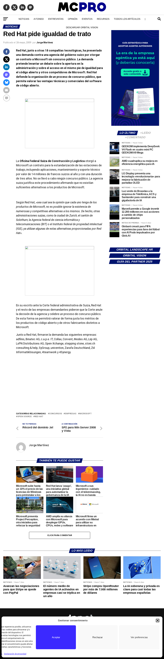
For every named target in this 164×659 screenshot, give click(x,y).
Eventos (87, 19)
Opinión (72, 19)
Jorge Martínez (44, 42)
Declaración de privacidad (15, 654)
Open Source (24, 417)
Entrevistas (55, 19)
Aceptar (56, 637)
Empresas (70, 414)
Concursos (55, 414)
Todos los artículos (127, 19)
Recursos (103, 19)
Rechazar (97, 637)
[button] (157, 620)
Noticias (24, 19)
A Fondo (39, 19)
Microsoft (85, 414)
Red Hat (39, 417)
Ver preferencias (139, 637)
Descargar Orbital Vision (82, 27)
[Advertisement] (59, 387)
